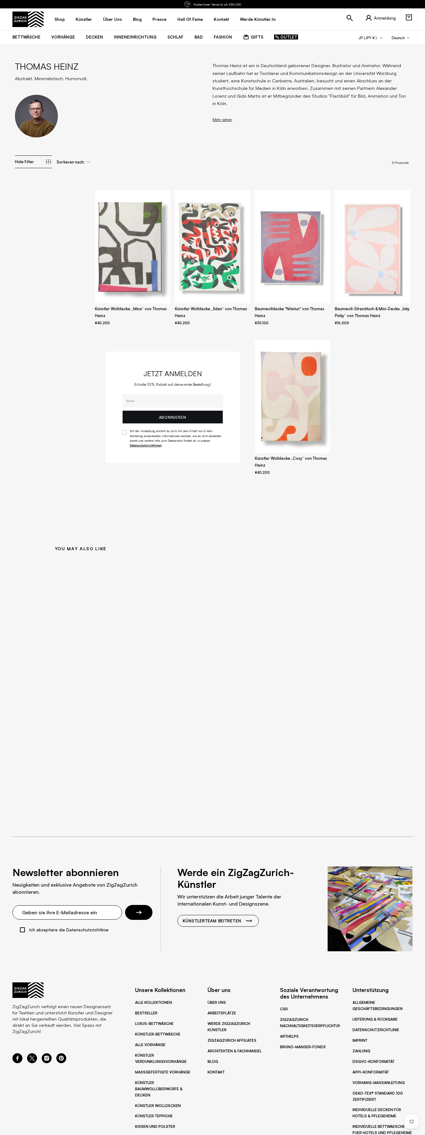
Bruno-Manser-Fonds (303, 1047)
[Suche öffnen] (349, 18)
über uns (112, 19)
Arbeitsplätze (222, 1013)
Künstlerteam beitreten (212, 920)
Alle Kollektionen (153, 1002)
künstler (84, 19)
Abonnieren (172, 417)
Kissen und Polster (155, 1126)
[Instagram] (47, 1061)
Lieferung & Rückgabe (375, 1019)
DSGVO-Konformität (374, 1061)
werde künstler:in (258, 19)
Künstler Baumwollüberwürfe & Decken (159, 1088)
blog (137, 19)
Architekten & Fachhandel (235, 1051)
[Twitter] (32, 1061)
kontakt (221, 19)
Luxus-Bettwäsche (154, 1023)
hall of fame (190, 19)
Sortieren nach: (71, 161)
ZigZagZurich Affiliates (232, 1040)
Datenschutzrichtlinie (376, 1029)
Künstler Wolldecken (158, 1105)
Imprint (360, 1040)
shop (59, 19)
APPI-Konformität (371, 1072)
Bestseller (146, 1013)
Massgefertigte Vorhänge (162, 1072)
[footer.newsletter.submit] (138, 912)
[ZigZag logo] (28, 19)
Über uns (217, 1002)
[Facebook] (17, 1061)
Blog (213, 1061)
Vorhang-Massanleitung (379, 1082)
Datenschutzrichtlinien (145, 445)
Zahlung (361, 1051)
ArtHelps (289, 1036)
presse (159, 19)
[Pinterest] (61, 1061)
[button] (409, 17)
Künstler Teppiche (154, 1116)
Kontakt (216, 1072)
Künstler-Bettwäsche (157, 1034)
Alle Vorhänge (150, 1044)
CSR (284, 1009)
